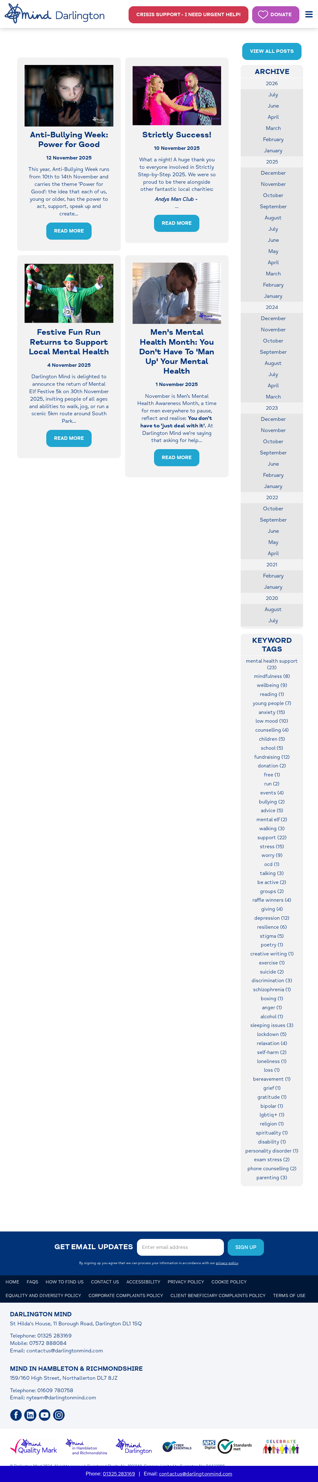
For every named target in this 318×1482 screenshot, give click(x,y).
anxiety (272, 712)
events (272, 793)
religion (272, 1124)
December (273, 173)
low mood (272, 721)
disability (272, 1142)
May (273, 251)
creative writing (272, 954)
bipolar (272, 1106)
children (272, 739)
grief (272, 1088)
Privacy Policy (186, 1282)
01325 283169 (119, 1474)
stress (272, 847)
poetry (272, 945)
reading (272, 694)
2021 (271, 565)
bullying (272, 802)
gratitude (272, 1097)
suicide (272, 972)
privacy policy (227, 1263)
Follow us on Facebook (16, 1415)
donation (272, 766)
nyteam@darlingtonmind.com (61, 1397)
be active (271, 882)
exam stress (272, 1160)
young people (272, 703)
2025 (272, 162)
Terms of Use (289, 1295)
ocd (271, 864)
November (273, 184)
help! (188, 15)
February (273, 139)
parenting (272, 1178)
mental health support (272, 664)
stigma (272, 936)
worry (272, 855)
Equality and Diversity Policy (43, 1295)
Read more (69, 231)
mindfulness (272, 676)
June (273, 106)
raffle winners (271, 900)
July (273, 94)
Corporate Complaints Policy (126, 1295)
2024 (272, 307)
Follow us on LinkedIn (30, 1415)
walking (272, 829)
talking (272, 873)
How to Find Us (65, 1282)
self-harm (272, 1052)
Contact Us (105, 1282)
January (273, 150)
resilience (272, 927)
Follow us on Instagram (59, 1415)
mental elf (272, 820)
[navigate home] (55, 13)
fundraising (272, 757)
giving (272, 909)
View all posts (272, 51)
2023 (272, 408)
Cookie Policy (229, 1282)
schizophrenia (272, 990)
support (272, 838)
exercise (272, 963)
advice (272, 811)
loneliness (272, 1061)
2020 (272, 598)
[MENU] (309, 14)
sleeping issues (271, 1025)
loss (272, 1070)
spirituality (272, 1133)
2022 (272, 498)
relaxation (272, 1043)
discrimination (272, 981)
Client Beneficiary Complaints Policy (218, 1295)
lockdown (272, 1034)
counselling (272, 730)
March (273, 128)
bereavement (272, 1079)
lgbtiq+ (272, 1115)
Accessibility (143, 1282)
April (273, 117)
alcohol (272, 1017)
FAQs (32, 1282)
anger (272, 1008)
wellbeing (272, 685)
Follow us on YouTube (45, 1415)
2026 (272, 84)
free (272, 775)
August (273, 217)
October (273, 195)
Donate (281, 15)
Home (12, 1282)
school (272, 748)
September (273, 206)
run (271, 784)
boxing (272, 999)
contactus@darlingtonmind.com (64, 1350)
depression (271, 918)
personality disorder (271, 1151)
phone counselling (272, 1169)
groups (272, 891)
